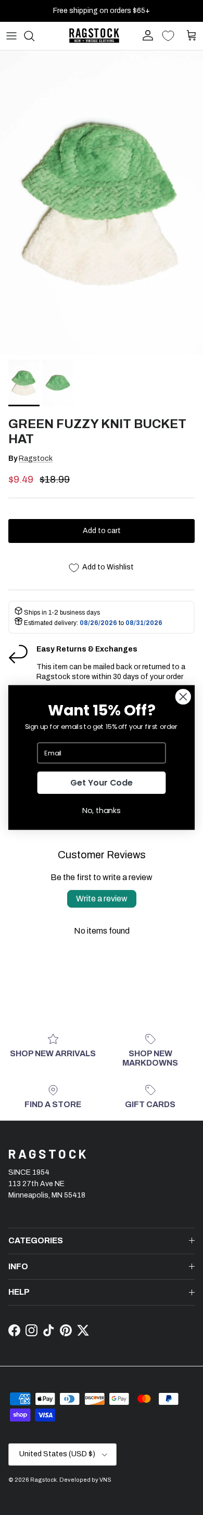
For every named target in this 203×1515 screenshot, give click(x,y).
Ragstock (36, 458)
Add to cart (102, 531)
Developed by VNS (85, 1480)
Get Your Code (101, 782)
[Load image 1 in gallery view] (101, 202)
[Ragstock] (94, 35)
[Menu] (11, 35)
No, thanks (101, 810)
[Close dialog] (183, 696)
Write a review (102, 898)
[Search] (34, 35)
